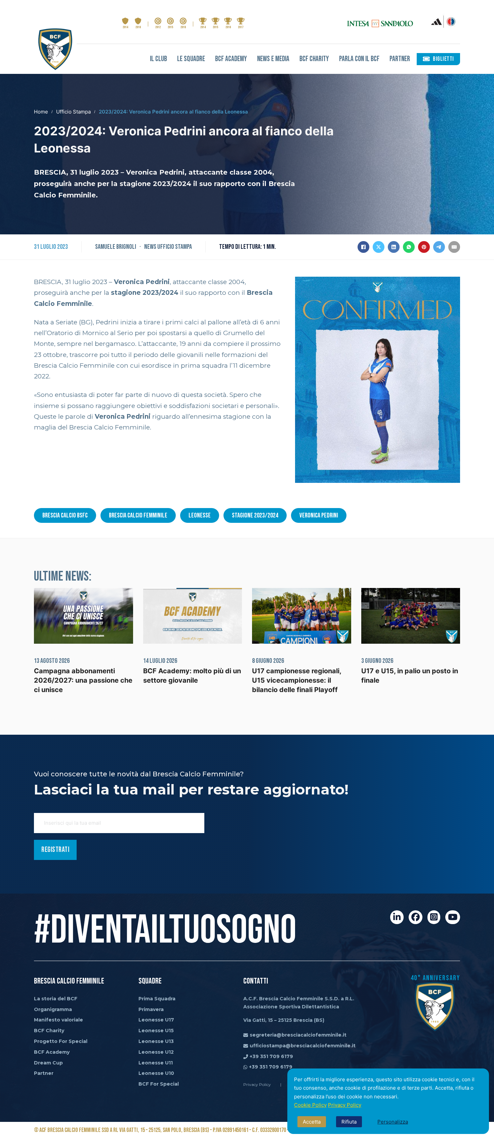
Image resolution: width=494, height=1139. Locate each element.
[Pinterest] (424, 247)
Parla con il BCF (359, 58)
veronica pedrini (318, 515)
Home (41, 111)
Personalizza (392, 1122)
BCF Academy (231, 58)
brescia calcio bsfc (65, 515)
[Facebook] (363, 247)
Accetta (312, 1122)
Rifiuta (349, 1122)
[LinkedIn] (394, 247)
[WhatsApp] (409, 247)
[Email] (454, 247)
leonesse (200, 515)
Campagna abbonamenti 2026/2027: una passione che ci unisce (83, 680)
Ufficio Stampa (73, 111)
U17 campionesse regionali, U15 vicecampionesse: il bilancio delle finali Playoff (296, 680)
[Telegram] (439, 247)
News (150, 247)
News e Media (273, 58)
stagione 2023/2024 (255, 515)
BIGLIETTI (443, 58)
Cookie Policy (310, 1105)
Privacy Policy (344, 1105)
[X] (378, 247)
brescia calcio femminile (138, 515)
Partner (399, 58)
